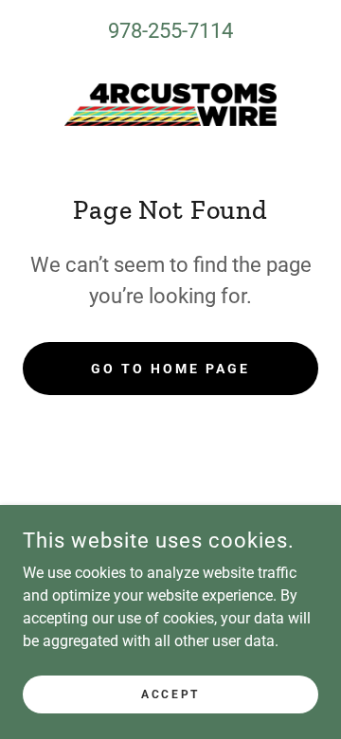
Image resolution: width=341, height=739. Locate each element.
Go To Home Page (170, 368)
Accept (170, 693)
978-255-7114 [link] (170, 31)
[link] (170, 104)
